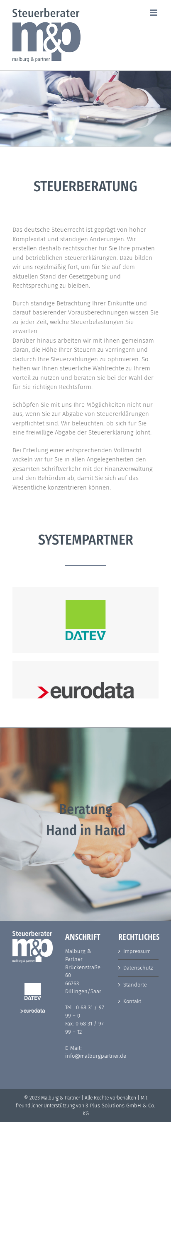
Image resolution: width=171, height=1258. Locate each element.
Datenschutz (138, 968)
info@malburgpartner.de (95, 1056)
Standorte (135, 985)
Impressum (137, 951)
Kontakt (132, 1001)
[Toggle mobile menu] (154, 12)
